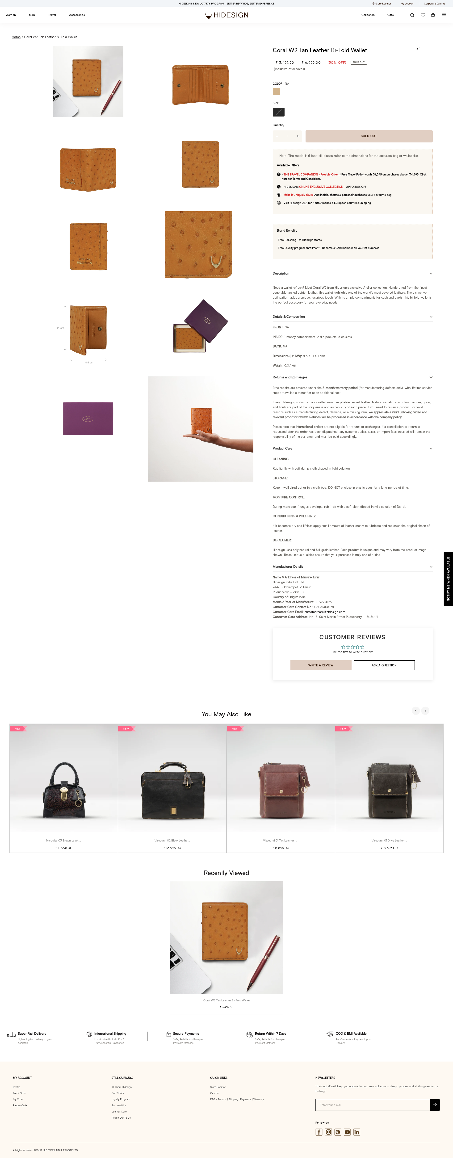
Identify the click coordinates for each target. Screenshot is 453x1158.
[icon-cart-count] (433, 15)
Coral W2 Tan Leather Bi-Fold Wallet (50, 37)
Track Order (19, 1093)
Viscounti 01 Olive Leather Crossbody (395, 840)
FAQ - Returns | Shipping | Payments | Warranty (237, 1099)
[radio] (278, 92)
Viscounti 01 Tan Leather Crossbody (285, 840)
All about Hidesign (122, 1087)
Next (426, 711)
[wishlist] (423, 15)
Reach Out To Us (121, 1117)
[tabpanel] (63, 788)
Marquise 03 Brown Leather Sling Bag (70, 840)
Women (11, 14)
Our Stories (118, 1093)
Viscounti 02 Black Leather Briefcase (178, 840)
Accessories (77, 14)
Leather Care (119, 1111)
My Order (18, 1099)
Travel (52, 14)
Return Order (20, 1105)
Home (16, 37)
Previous (416, 711)
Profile (16, 1087)
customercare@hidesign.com (325, 612)
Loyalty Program (121, 1099)
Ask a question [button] (384, 665)
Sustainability (119, 1105)
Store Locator (218, 1087)
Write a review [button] (321, 665)
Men (32, 14)
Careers (214, 1093)
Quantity (278, 125)
